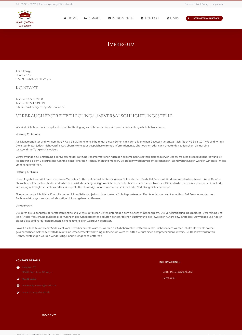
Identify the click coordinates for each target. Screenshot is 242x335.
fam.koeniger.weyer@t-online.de (56, 4)
